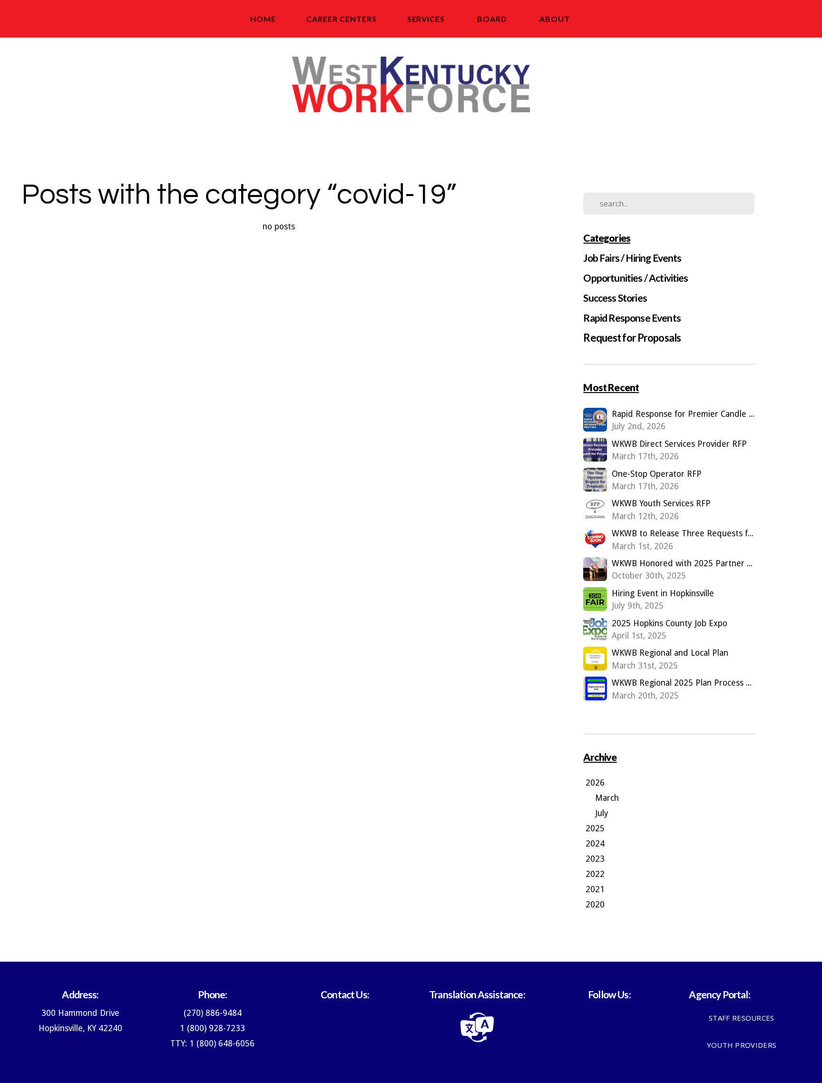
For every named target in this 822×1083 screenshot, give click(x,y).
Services (427, 18)
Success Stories (614, 298)
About (555, 18)
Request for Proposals (632, 337)
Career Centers (341, 18)
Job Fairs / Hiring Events (632, 258)
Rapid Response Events (631, 318)
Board (493, 18)
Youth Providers (742, 1045)
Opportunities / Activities (635, 278)
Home (263, 18)
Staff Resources (741, 1018)
